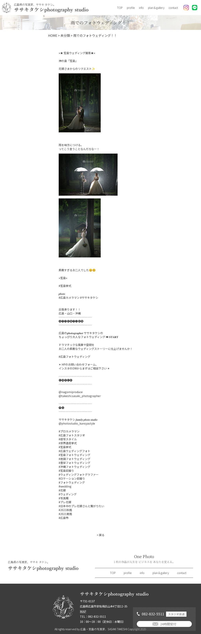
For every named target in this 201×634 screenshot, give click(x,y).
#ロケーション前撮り (72, 478)
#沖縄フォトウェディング (74, 467)
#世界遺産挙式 (68, 443)
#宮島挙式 (65, 286)
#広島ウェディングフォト (74, 451)
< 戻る (100, 535)
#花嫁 (62, 490)
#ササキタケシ (89, 297)
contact (173, 8)
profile (131, 8)
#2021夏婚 (65, 514)
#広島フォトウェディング (74, 356)
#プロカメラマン (69, 431)
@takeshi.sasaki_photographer (80, 396)
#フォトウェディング (72, 482)
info (141, 8)
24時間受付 (168, 624)
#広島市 (64, 518)
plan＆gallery (156, 8)
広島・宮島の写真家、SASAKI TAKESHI (103, 629)
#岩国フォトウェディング (74, 459)
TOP (120, 8)
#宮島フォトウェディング (74, 455)
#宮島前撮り (66, 471)
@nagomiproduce (71, 392)
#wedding (65, 486)
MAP (83, 611)
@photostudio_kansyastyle (77, 423)
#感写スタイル (68, 439)
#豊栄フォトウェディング (74, 463)
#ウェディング (68, 494)
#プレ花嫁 (65, 502)
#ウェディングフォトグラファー (79, 474)
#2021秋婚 (65, 510)
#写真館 (64, 498)
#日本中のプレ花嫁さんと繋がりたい (81, 506)
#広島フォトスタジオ (72, 435)
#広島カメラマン (69, 297)
